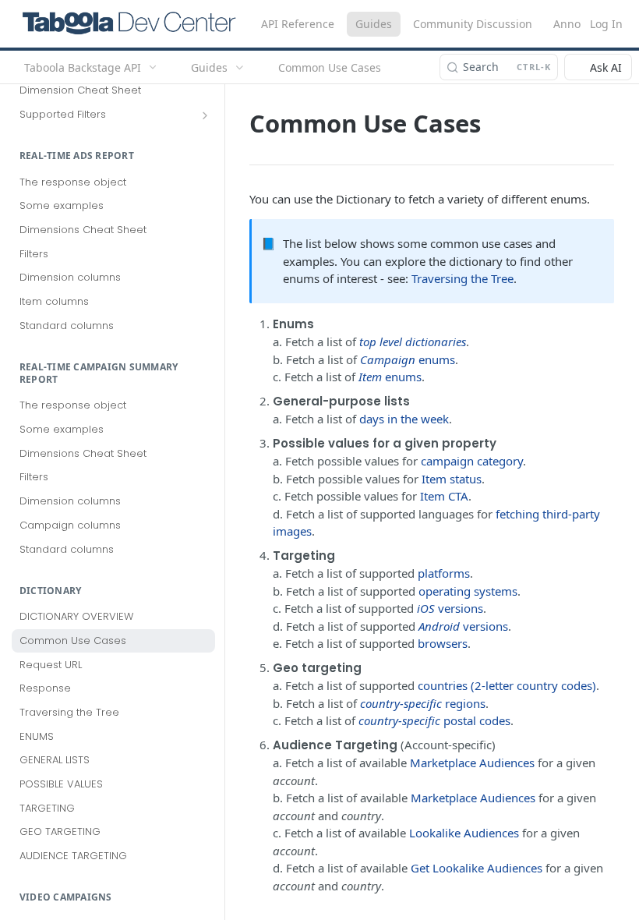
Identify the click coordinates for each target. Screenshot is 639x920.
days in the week (404, 418)
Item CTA (444, 496)
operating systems (467, 591)
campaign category (472, 461)
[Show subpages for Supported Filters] (205, 115)
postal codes (434, 720)
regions (422, 703)
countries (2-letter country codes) (507, 685)
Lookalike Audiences (464, 832)
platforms (444, 573)
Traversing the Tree (462, 278)
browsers (443, 643)
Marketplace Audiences (472, 762)
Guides (373, 23)
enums (407, 359)
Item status (452, 479)
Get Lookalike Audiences (476, 868)
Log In (606, 23)
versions (450, 608)
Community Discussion (472, 23)
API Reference (297, 23)
